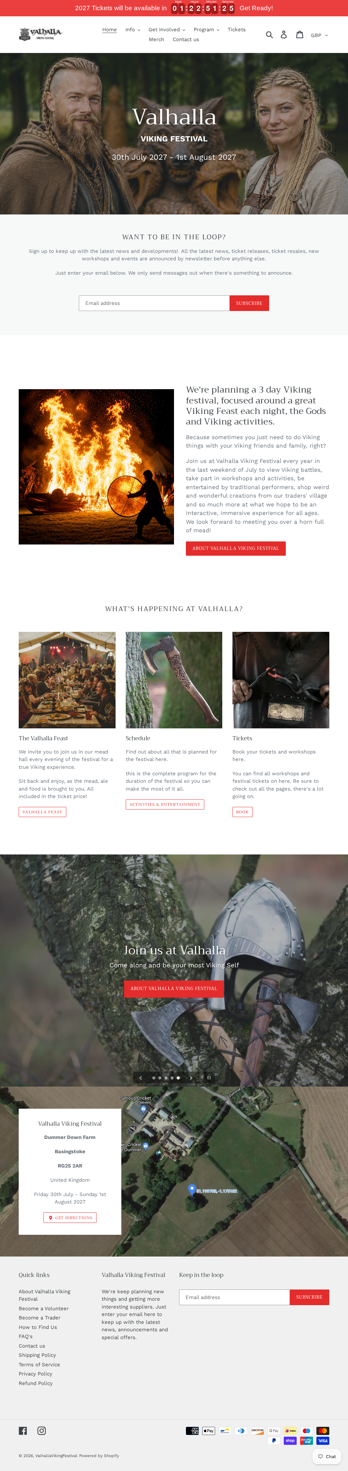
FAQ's (26, 1336)
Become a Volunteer (44, 1308)
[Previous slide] (140, 1077)
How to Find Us (38, 1327)
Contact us (32, 1346)
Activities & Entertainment (165, 804)
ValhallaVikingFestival (56, 1455)
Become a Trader (39, 1318)
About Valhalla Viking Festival (235, 548)
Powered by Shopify (99, 1455)
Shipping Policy (37, 1355)
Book (242, 812)
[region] (174, 8)
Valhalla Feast (42, 812)
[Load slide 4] (173, 1078)
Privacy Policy (35, 1374)
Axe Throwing (174, 989)
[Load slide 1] (154, 1078)
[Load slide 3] (166, 1078)
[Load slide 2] (160, 1078)
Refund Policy (36, 1383)
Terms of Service (39, 1365)
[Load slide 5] (179, 1078)
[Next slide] (191, 1077)
